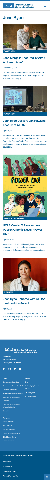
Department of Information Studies (14, 386)
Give (26, 382)
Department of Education (11, 382)
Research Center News (14, 218)
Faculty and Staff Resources (11, 433)
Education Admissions (10, 390)
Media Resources (8, 441)
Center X (5, 411)
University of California (25, 455)
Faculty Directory (8, 422)
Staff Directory (7, 425)
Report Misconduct (9, 471)
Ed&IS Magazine (30, 393)
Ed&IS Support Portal (9, 437)
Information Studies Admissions (13, 394)
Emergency (7, 462)
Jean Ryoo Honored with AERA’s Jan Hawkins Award (24, 301)
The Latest (8, 292)
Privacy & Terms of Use (10, 476)
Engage (27, 378)
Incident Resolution (31, 396)
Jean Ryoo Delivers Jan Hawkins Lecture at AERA (24, 122)
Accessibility (7, 466)
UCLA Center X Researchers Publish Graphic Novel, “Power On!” (22, 229)
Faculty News (9, 51)
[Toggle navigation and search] (44, 5)
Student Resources (9, 429)
